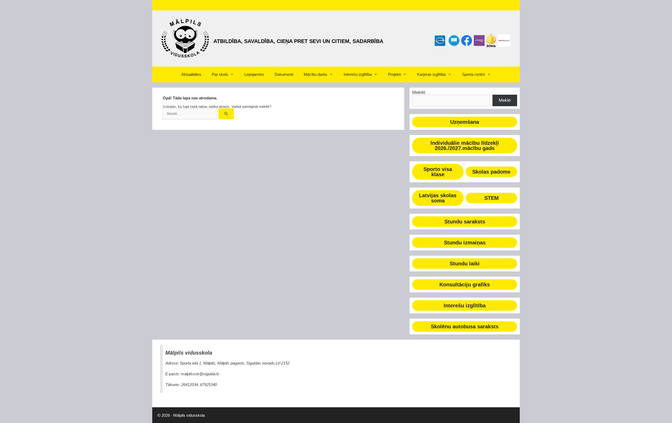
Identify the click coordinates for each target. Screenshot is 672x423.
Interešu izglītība (358, 74)
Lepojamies (254, 74)
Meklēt (418, 92)
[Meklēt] (226, 113)
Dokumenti (284, 74)
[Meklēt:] (190, 114)
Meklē (505, 100)
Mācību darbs (315, 74)
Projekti (394, 74)
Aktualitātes (191, 74)
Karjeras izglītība (431, 74)
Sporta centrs (473, 74)
